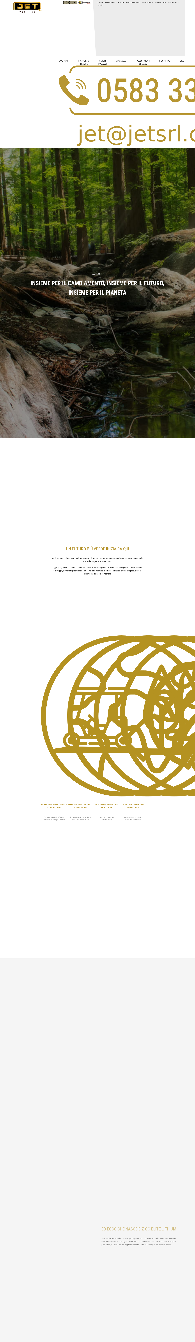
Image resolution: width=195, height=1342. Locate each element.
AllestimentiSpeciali (143, 62)
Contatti (100, 5)
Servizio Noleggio (147, 2)
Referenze (158, 2)
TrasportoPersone (83, 62)
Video (164, 2)
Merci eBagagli (102, 62)
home (98, 274)
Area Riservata (172, 2)
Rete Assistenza (110, 2)
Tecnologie (121, 2)
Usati (182, 60)
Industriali (164, 60)
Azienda (100, 2)
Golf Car (63, 60)
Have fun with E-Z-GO (133, 2)
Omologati (121, 60)
